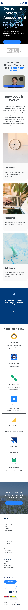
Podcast (6, 569)
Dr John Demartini (8, 521)
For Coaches (7, 543)
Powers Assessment (8, 548)
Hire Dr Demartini (8, 530)
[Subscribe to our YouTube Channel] (10, 592)
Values (5, 526)
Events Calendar (8, 541)
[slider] (14, 86)
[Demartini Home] (10, 578)
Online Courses (7, 550)
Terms (11, 604)
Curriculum (6, 528)
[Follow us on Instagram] (13, 592)
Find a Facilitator (8, 545)
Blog (5, 563)
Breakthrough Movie (9, 567)
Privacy (15, 604)
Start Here (13, 3)
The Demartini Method (9, 524)
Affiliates (6, 532)
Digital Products (8, 552)
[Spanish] (13, 597)
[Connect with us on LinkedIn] (7, 592)
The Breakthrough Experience (11, 523)
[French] (8, 597)
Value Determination (9, 547)
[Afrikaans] (11, 597)
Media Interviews (8, 565)
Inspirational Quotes (9, 571)
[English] (5, 597)
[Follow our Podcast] (16, 592)
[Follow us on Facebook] (5, 592)
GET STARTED (12, 42)
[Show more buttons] (23, 86)
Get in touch (10, 581)
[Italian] (16, 597)
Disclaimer (20, 604)
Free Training (7, 561)
